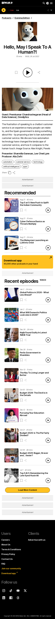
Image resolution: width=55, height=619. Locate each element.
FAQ (3, 563)
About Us (5, 544)
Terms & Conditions (11, 549)
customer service (23, 162)
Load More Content (27, 490)
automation (7, 162)
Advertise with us (36, 540)
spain (25, 166)
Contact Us (7, 559)
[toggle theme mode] (47, 3)
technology (38, 162)
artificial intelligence (11, 166)
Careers (5, 540)
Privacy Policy (8, 554)
